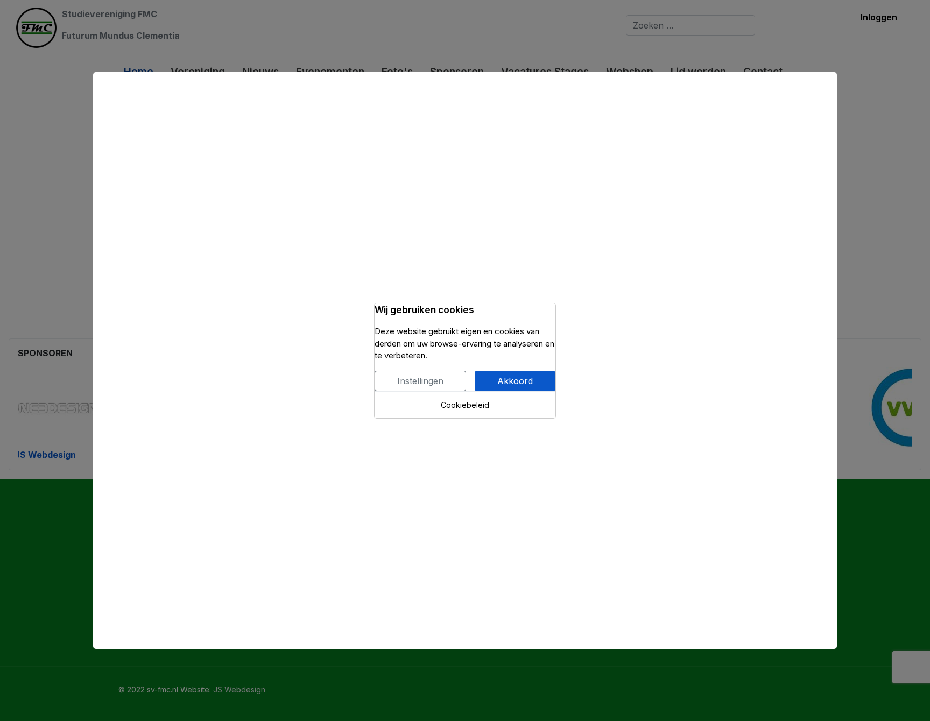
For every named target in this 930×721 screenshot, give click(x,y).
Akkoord (515, 381)
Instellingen (420, 381)
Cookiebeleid (465, 404)
